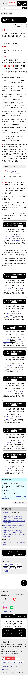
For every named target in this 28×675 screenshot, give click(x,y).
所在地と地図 (5, 662)
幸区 (11, 564)
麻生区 (6, 571)
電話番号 (8, 632)
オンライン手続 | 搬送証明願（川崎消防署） (14, 301)
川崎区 (6, 564)
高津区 (6, 567)
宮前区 (12, 567)
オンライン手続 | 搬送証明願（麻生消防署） (14, 455)
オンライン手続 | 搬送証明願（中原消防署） (14, 352)
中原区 (18, 564)
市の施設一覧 (21, 616)
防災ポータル (12, 3)
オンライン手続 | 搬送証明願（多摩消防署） (14, 430)
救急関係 (6, 512)
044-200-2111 (9, 653)
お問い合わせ (5, 669)
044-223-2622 (11, 490)
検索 (25, 8)
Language (19, 4)
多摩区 (19, 567)
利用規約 (11, 288)
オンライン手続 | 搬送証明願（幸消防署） (14, 327)
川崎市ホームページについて (10, 666)
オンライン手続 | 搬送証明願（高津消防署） (14, 378)
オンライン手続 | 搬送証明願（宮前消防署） (14, 404)
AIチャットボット (20, 553)
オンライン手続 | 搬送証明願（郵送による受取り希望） (14, 224)
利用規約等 (17, 240)
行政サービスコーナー (17, 662)
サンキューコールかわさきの (20, 633)
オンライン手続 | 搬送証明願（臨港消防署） (14, 275)
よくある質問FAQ (8, 552)
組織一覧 (7, 616)
